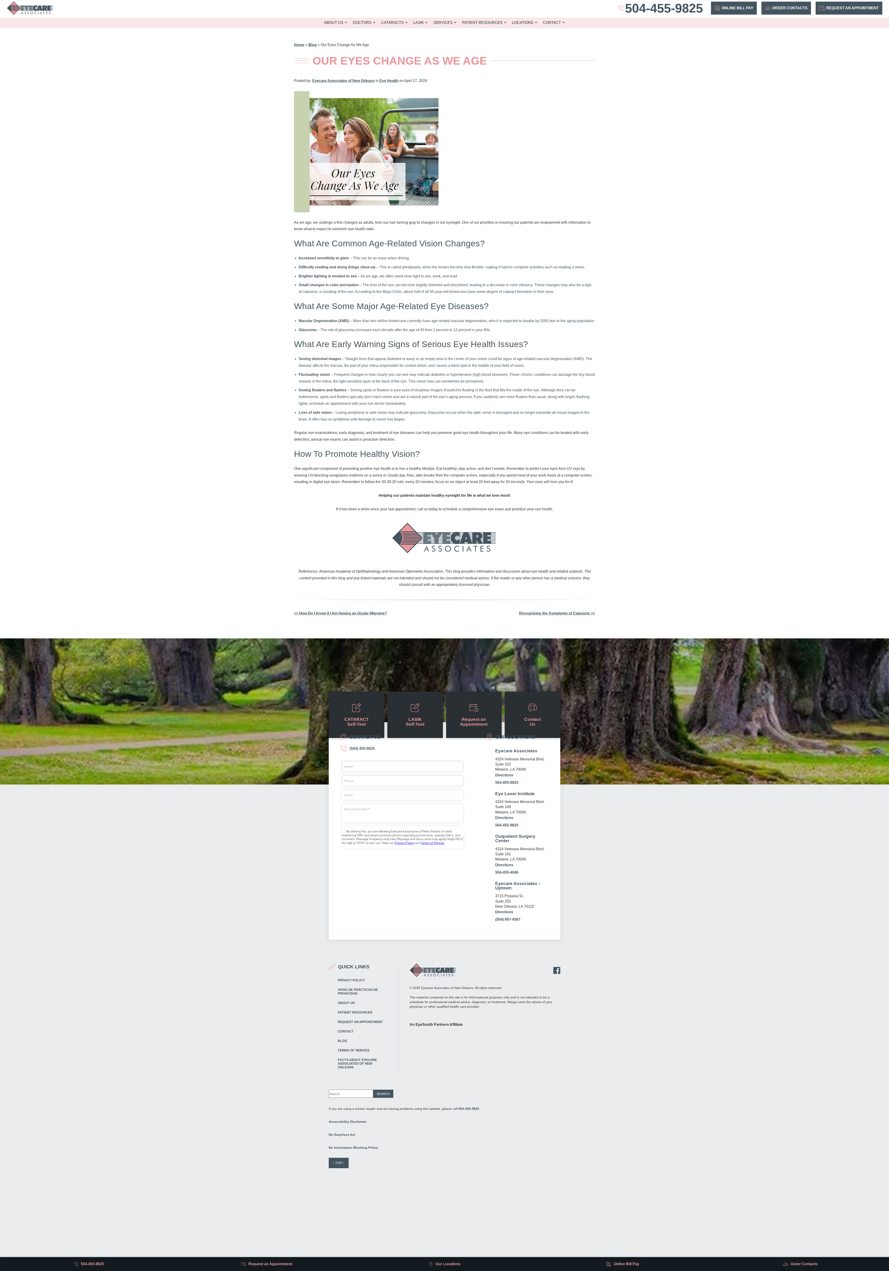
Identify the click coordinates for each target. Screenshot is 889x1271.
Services (443, 23)
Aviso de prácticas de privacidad (358, 991)
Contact (552, 23)
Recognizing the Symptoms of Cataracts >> (557, 613)
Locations (522, 23)
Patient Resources (482, 23)
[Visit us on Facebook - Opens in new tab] (556, 970)
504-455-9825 (506, 783)
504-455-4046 (506, 872)
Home (299, 45)
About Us (333, 23)
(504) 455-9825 (362, 748)
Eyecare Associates (516, 750)
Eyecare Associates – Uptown (518, 885)
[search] (383, 1094)
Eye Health (388, 81)
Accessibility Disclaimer (347, 1122)
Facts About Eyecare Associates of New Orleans (357, 1063)
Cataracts (392, 23)
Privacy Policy (351, 980)
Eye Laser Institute (515, 793)
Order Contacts (790, 8)
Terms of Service (353, 1050)
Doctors (362, 23)
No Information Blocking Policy (353, 1147)
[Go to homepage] (30, 8)
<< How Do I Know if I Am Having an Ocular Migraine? (340, 613)
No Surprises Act (342, 1134)
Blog (312, 45)
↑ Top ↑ (338, 1163)
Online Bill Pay (737, 8)
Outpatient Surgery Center (515, 838)
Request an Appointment (852, 8)
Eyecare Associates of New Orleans (343, 81)
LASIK (418, 23)
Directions (504, 775)
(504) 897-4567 (507, 919)
